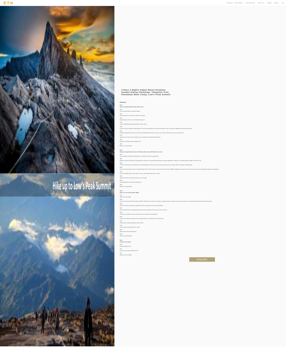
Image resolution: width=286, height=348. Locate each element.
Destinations (239, 3)
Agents (276, 3)
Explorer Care (250, 3)
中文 (283, 3)
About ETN (261, 3)
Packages (230, 3)
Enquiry (269, 3)
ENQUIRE (202, 259)
